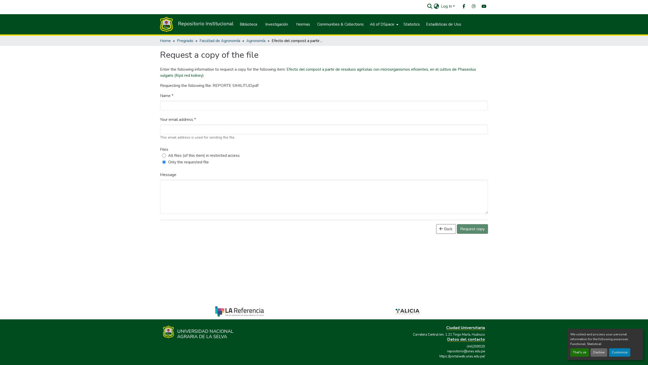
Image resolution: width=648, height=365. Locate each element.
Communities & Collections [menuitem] (340, 24)
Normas (303, 24)
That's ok (579, 352)
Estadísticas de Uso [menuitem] (443, 24)
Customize (619, 352)
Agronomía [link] (256, 41)
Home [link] (165, 41)
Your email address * (178, 119)
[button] (430, 6)
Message (168, 175)
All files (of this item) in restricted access (204, 155)
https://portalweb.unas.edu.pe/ (462, 356)
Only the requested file (188, 162)
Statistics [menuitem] (411, 24)
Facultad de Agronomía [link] (219, 41)
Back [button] (448, 229)
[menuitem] (463, 6)
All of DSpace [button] (382, 24)
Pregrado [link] (185, 41)
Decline (598, 352)
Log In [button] (447, 6)
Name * (166, 96)
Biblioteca (248, 24)
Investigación (276, 24)
